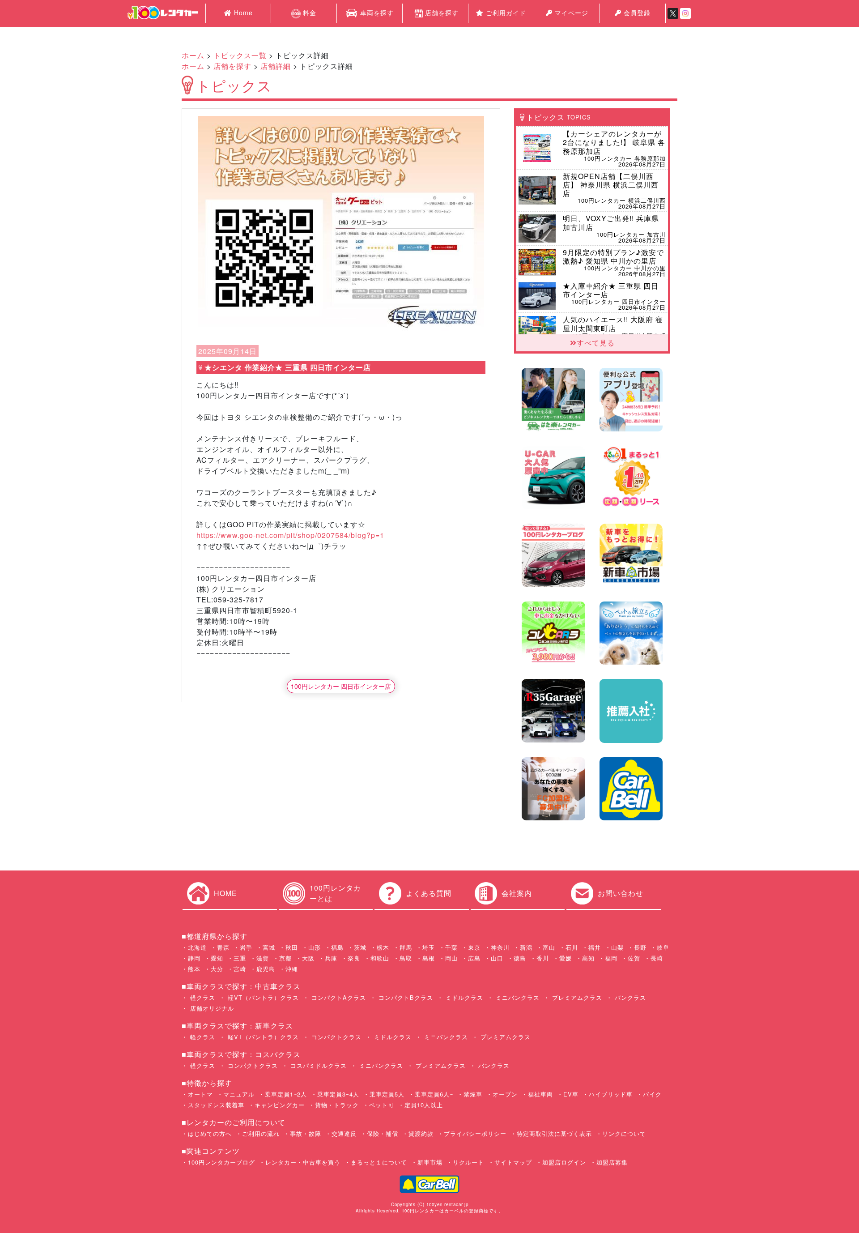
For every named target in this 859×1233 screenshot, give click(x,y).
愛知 (217, 958)
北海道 (197, 947)
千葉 (451, 947)
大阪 (308, 958)
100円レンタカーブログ (221, 1162)
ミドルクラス (463, 997)
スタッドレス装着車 (216, 1105)
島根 (428, 958)
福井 (594, 947)
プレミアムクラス (576, 997)
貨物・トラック (337, 1105)
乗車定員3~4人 (338, 1094)
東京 (474, 947)
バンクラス (629, 997)
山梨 (617, 947)
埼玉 (428, 947)
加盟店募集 (612, 1162)
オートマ (200, 1094)
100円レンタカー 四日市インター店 (341, 686)
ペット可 (381, 1105)
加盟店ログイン (564, 1162)
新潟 (526, 947)
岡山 (451, 958)
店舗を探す (442, 12)
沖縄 (291, 968)
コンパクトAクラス (337, 997)
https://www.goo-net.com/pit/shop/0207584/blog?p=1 (290, 535)
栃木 (383, 947)
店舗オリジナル (211, 1008)
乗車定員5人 (387, 1094)
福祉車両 (540, 1094)
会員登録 (636, 12)
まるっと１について (379, 1162)
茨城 (360, 947)
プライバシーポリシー (475, 1133)
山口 (497, 958)
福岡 (611, 958)
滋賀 (262, 958)
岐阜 (663, 947)
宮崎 (240, 968)
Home (242, 12)
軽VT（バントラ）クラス (262, 997)
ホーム (193, 55)
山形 (314, 947)
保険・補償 (382, 1133)
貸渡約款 (421, 1133)
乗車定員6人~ (434, 1094)
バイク (652, 1094)
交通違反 (344, 1133)
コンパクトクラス (335, 1036)
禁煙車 (473, 1094)
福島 (337, 947)
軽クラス (201, 997)
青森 (223, 947)
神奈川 (500, 947)
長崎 (657, 958)
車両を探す (376, 12)
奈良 (354, 958)
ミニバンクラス (516, 997)
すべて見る (596, 342)
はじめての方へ (210, 1133)
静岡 (194, 958)
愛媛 (565, 958)
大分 (217, 968)
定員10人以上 (423, 1105)
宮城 (269, 947)
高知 (588, 958)
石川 (572, 947)
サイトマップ (513, 1162)
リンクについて (624, 1133)
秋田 (291, 947)
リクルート (468, 1162)
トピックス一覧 (240, 55)
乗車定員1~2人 (286, 1094)
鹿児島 (265, 968)
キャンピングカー (280, 1105)
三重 (240, 958)
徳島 (520, 958)
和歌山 (379, 958)
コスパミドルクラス (317, 1065)
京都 (285, 958)
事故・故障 (305, 1133)
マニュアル (239, 1094)
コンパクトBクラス (404, 997)
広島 (474, 958)
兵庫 (331, 958)
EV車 (570, 1094)
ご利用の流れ (261, 1133)
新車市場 (429, 1162)
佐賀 (634, 958)
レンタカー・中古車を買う (302, 1162)
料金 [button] (308, 12)
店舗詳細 (275, 66)
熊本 (194, 968)
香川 (542, 958)
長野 (640, 947)
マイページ (570, 12)
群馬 (406, 947)
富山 (549, 947)
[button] (219, 223)
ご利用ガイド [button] (505, 12)
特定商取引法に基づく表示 (554, 1133)
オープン (505, 1094)
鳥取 (406, 958)
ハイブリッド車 (611, 1094)
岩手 (246, 947)
